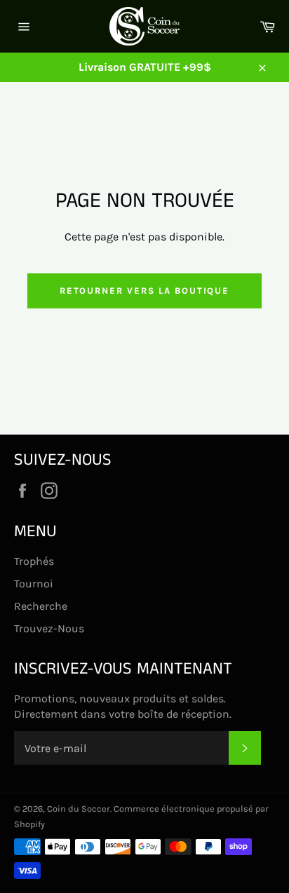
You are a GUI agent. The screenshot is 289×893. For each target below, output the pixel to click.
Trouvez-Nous (49, 628)
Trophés (34, 561)
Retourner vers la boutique (145, 290)
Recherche (40, 606)
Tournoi (33, 583)
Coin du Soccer (78, 808)
